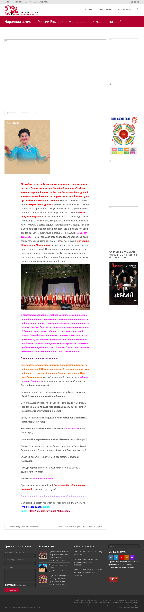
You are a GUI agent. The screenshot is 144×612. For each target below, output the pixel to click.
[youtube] (132, 3)
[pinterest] (138, 3)
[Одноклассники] (126, 557)
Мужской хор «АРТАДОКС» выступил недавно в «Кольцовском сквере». (59, 554)
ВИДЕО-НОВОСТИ (124, 9)
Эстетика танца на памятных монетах (22, 527)
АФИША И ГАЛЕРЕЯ (104, 9)
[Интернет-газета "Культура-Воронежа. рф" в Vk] (110, 557)
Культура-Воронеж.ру (123, 564)
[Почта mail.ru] (132, 557)
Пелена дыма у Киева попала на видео (89, 552)
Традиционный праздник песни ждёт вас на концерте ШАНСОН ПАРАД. (58, 578)
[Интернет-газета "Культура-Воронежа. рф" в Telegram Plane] (116, 557)
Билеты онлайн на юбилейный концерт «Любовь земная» (53, 496)
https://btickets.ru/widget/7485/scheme (49, 511)
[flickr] (135, 3)
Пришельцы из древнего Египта (58, 566)
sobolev (33, 113)
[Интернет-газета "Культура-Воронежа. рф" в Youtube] (121, 557)
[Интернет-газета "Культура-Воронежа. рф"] (19, 10)
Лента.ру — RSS (85, 546)
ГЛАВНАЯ (88, 9)
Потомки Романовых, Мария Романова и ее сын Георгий (81, 527)
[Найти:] (124, 546)
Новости (23, 113)
